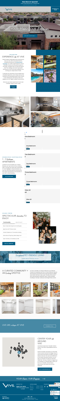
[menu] (2, 12)
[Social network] (28, 397)
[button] (19, 352)
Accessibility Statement (30, 399)
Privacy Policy (24, 399)
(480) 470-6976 (21, 386)
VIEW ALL (28, 149)
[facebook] (45, 387)
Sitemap (36, 399)
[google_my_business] (47, 387)
